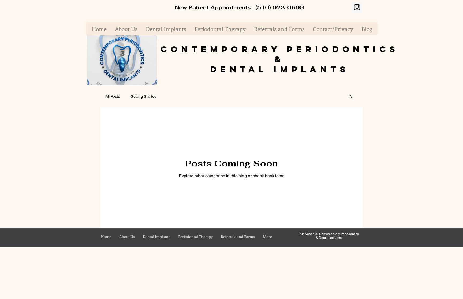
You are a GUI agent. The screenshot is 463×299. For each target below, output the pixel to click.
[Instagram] (357, 7)
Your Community (181, 96)
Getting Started (143, 96)
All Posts (113, 96)
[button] (150, 79)
